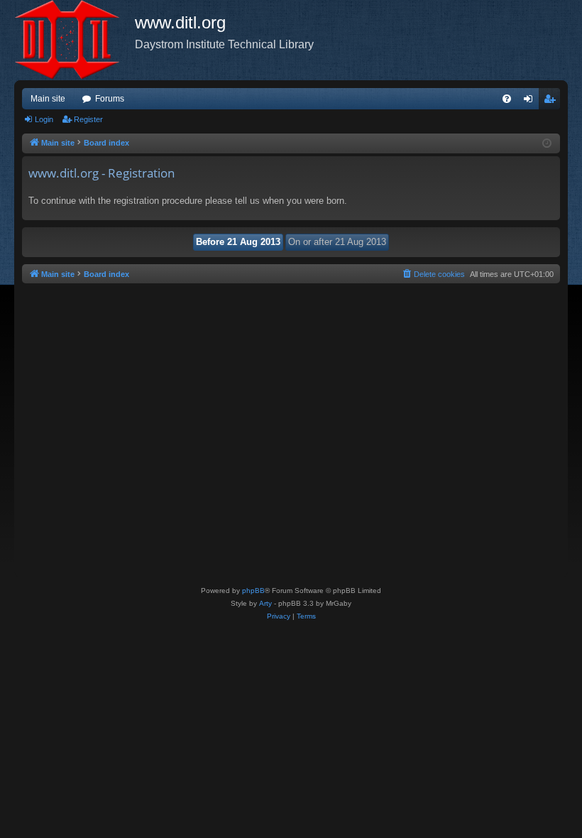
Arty (265, 603)
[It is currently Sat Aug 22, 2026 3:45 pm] (546, 144)
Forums (109, 99)
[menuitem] (506, 98)
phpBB (253, 590)
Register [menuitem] (552, 101)
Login (44, 119)
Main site (48, 99)
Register (88, 119)
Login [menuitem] (531, 101)
